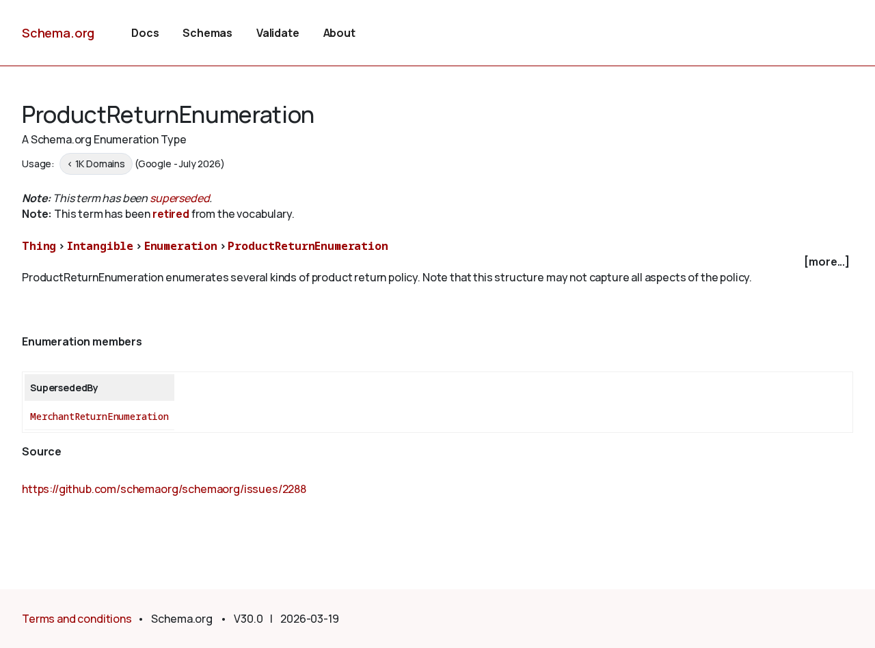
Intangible (100, 245)
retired (170, 213)
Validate (277, 32)
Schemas (207, 32)
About (339, 32)
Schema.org (58, 33)
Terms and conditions (77, 618)
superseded (179, 198)
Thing (39, 245)
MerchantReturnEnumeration (99, 416)
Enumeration (180, 245)
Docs (145, 32)
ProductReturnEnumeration (308, 245)
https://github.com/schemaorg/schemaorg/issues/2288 (164, 488)
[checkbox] (437, 262)
